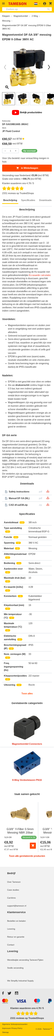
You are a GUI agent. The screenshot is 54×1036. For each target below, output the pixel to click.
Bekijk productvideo (31, 112)
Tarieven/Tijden (36, 960)
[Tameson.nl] (17, 3)
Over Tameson (14, 882)
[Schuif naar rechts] (5, 67)
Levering (11, 929)
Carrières (11, 898)
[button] (4, 3)
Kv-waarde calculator (39, 275)
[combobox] (27, 9)
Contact (10, 945)
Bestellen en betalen (16, 921)
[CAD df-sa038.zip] (48, 505)
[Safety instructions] (48, 492)
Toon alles (27, 693)
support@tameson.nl (16, 906)
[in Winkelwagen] (33, 846)
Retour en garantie (15, 937)
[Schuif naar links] (49, 67)
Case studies (13, 890)
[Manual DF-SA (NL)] (48, 498)
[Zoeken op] (49, 9)
